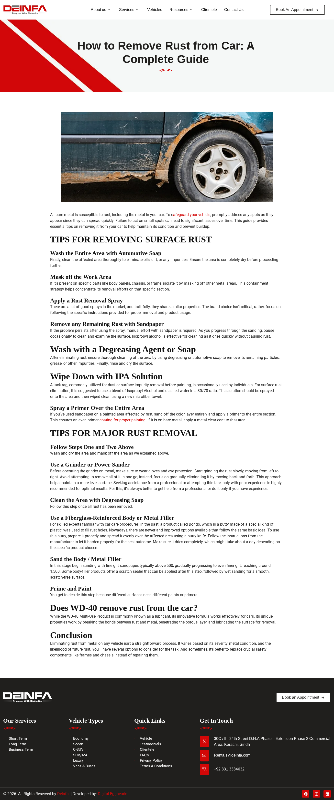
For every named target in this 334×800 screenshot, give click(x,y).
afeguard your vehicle (191, 214)
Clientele (209, 10)
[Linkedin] (327, 794)
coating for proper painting (122, 420)
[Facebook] (305, 794)
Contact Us (234, 10)
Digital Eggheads (112, 793)
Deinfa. (63, 793)
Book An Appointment (294, 10)
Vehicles (154, 10)
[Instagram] (316, 794)
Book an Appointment (300, 697)
